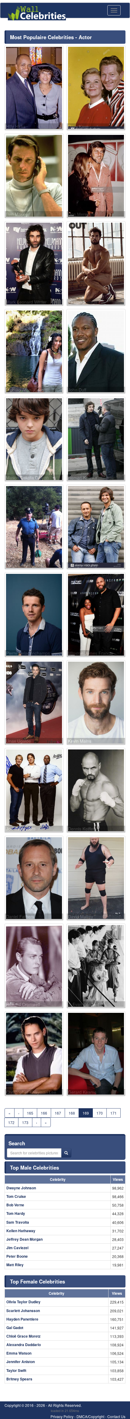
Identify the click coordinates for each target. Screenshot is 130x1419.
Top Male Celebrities (34, 1167)
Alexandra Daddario (23, 1344)
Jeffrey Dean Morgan (24, 1239)
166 (44, 1113)
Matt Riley (15, 1264)
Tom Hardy (15, 1213)
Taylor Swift (16, 1370)
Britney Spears (19, 1379)
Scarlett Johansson (23, 1310)
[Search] (66, 1152)
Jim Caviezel (17, 1247)
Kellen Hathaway (20, 1230)
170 (99, 1113)
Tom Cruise (16, 1196)
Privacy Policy (61, 1416)
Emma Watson (18, 1353)
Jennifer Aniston (20, 1361)
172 (11, 1122)
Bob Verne (15, 1205)
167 (58, 1113)
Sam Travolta (17, 1222)
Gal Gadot (14, 1327)
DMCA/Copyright (90, 1416)
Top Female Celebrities (37, 1281)
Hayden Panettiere (22, 1319)
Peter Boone (17, 1256)
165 (30, 1113)
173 (25, 1122)
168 (72, 1113)
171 (113, 1113)
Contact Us (116, 1416)
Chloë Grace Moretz (23, 1336)
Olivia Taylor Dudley (23, 1301)
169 (86, 1113)
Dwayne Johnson (21, 1188)
